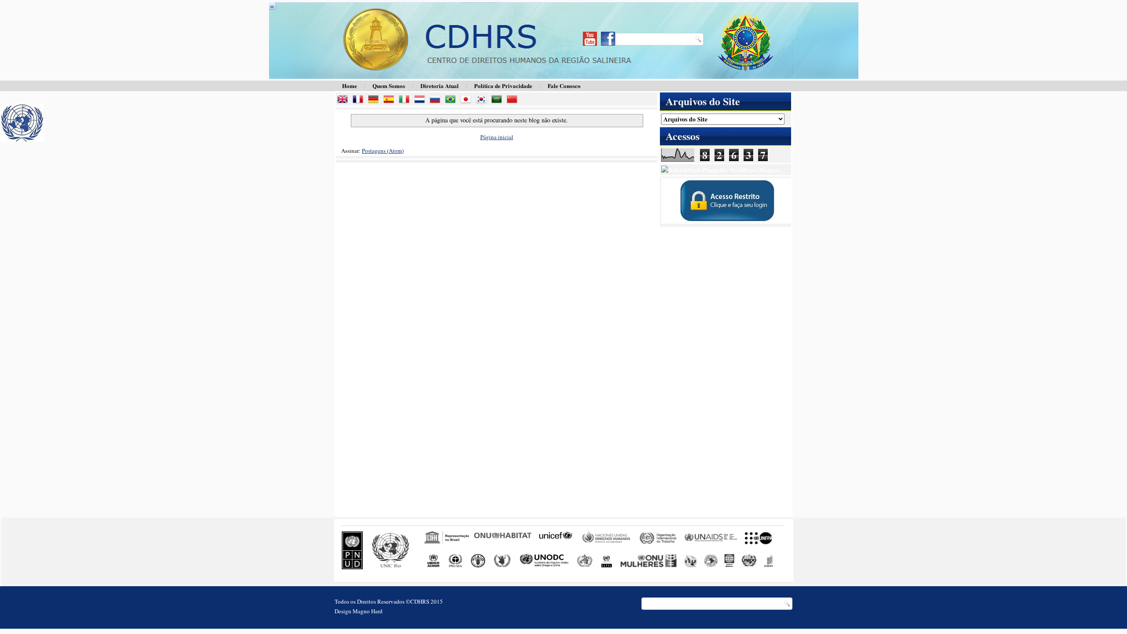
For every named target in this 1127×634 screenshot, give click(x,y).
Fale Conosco (564, 85)
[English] (344, 100)
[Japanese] (467, 100)
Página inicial (496, 137)
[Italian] (406, 100)
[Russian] (437, 100)
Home (349, 85)
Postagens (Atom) (383, 151)
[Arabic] (498, 100)
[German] (375, 100)
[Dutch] (421, 100)
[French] (360, 100)
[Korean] (483, 100)
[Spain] (390, 100)
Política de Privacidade (503, 85)
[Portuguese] (452, 100)
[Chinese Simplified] (514, 100)
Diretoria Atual (439, 85)
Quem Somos (388, 85)
